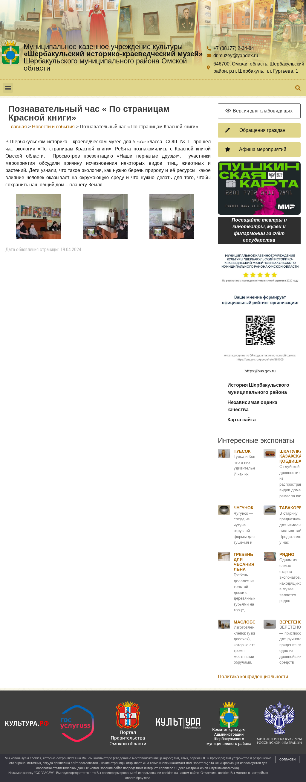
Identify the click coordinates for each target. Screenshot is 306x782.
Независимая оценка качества (252, 406)
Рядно (286, 554)
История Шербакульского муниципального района (258, 388)
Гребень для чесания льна (244, 562)
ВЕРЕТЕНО (290, 622)
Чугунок (243, 507)
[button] (8, 88)
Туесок (242, 451)
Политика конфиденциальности (253, 676)
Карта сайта (241, 419)
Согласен (287, 759)
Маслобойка (249, 622)
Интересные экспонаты (256, 440)
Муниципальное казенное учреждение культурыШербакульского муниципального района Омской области (113, 57)
